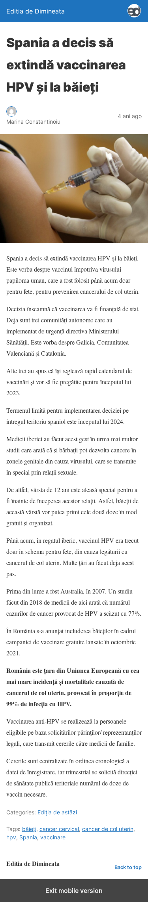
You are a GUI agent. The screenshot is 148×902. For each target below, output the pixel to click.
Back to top (128, 867)
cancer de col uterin (107, 828)
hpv (11, 837)
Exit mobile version (74, 890)
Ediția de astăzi (57, 812)
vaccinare (53, 837)
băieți (29, 828)
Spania (28, 837)
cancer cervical (59, 828)
